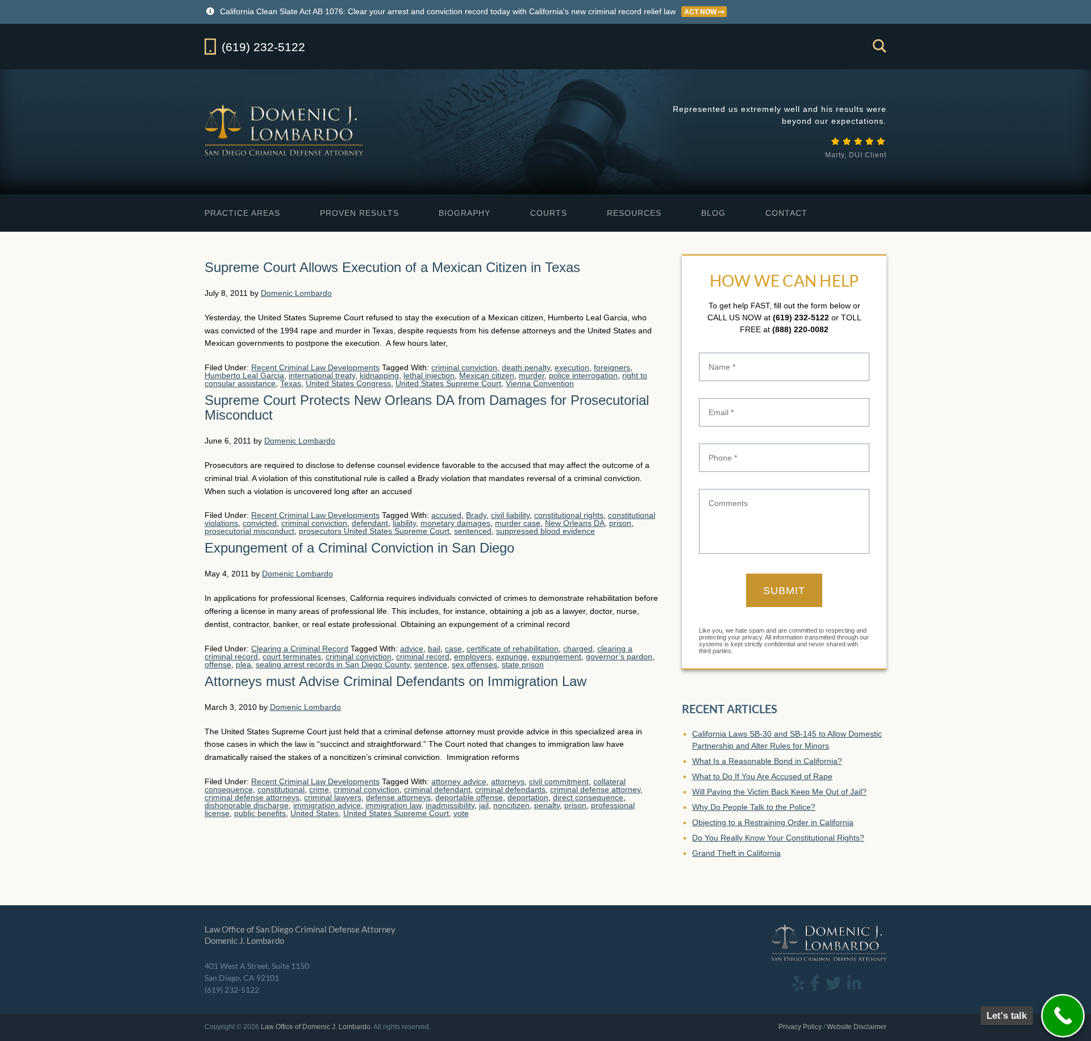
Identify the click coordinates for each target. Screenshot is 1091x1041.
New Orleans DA (575, 523)
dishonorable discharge (247, 805)
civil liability (510, 515)
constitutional (281, 789)
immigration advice (327, 805)
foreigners (612, 367)
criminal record (422, 656)
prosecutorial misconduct (249, 531)
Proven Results (359, 213)
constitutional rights (568, 515)
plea (243, 664)
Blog (713, 213)
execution (572, 367)
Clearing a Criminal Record (299, 648)
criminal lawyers (332, 797)
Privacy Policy (800, 1027)
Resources (634, 213)
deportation (527, 797)
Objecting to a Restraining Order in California (772, 822)
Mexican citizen (486, 375)
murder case (517, 523)
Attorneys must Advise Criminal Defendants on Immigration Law (395, 681)
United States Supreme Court (448, 383)
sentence (430, 664)
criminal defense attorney (595, 789)
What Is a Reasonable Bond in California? (767, 761)
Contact (786, 213)
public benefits (260, 813)
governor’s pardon (619, 656)
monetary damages (455, 523)
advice (411, 648)
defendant (370, 523)
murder (531, 375)
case (453, 648)
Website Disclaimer (856, 1027)
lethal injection (429, 375)
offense (218, 664)
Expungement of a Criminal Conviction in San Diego (359, 547)
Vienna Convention (540, 383)
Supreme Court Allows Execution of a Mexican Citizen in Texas (392, 267)
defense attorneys (398, 797)
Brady (476, 515)
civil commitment (559, 781)
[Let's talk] (1063, 1016)
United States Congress (348, 383)
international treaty (322, 375)
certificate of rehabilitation (513, 648)
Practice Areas (242, 213)
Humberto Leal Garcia (244, 375)
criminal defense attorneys (252, 797)
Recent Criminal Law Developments (315, 367)
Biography (464, 213)
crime (319, 789)
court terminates (292, 656)
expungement (556, 656)
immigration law (393, 805)
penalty (547, 805)
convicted (260, 523)
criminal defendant (437, 789)
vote (461, 813)
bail (434, 648)
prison (620, 523)
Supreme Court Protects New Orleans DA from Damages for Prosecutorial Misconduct (427, 407)
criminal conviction (464, 367)
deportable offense (469, 797)
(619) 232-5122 (801, 317)
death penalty (526, 367)
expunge (511, 656)
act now (701, 12)
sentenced (473, 531)
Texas (290, 383)
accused (446, 515)
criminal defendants (510, 789)
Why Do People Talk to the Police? (753, 807)
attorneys (507, 781)
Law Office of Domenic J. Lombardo (285, 129)
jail (484, 805)
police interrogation (583, 375)
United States (314, 813)
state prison (523, 664)
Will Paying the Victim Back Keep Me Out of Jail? (779, 791)
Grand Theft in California (736, 853)
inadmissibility (450, 805)
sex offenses (474, 664)
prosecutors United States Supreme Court (374, 531)
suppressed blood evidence (545, 531)
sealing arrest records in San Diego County (333, 664)
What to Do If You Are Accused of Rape (762, 776)
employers (473, 656)
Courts (548, 213)
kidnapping (379, 375)
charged (578, 648)
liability (404, 523)
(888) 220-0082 (800, 329)
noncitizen (511, 805)
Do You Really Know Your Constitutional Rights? (778, 837)
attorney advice (458, 781)
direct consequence (588, 797)
